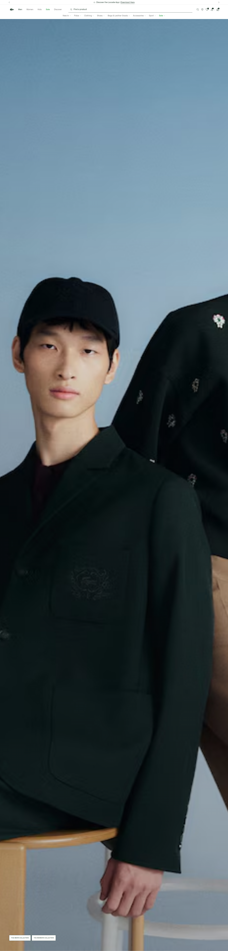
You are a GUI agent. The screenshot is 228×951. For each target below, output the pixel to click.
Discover (58, 9)
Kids (40, 9)
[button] (197, 9)
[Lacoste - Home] (12, 9)
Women (29, 9)
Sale (48, 9)
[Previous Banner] (9, 2)
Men (20, 9)
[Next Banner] (219, 2)
